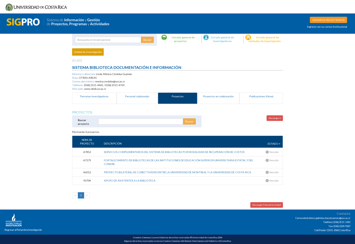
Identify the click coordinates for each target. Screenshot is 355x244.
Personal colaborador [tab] (137, 96)
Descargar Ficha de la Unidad (266, 204)
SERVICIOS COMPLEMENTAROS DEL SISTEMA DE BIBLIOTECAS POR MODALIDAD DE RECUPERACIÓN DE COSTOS (174, 152)
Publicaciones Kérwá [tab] (261, 96)
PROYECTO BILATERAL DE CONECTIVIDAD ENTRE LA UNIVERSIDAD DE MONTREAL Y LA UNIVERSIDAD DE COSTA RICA (177, 172)
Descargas (274, 118)
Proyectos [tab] (178, 96)
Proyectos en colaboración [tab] (218, 96)
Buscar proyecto (83, 121)
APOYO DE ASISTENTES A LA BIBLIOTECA (129, 180)
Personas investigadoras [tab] (94, 96)
